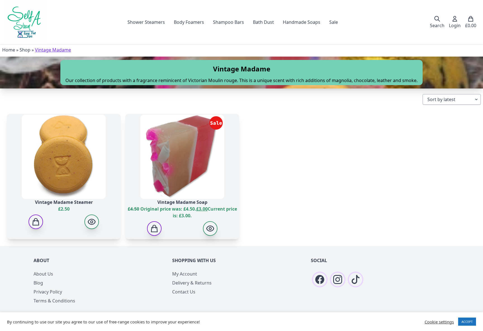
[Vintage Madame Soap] (210, 228)
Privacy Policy (48, 292)
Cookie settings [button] (439, 321)
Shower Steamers (146, 22)
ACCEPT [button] (467, 322)
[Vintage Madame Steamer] (91, 222)
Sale (333, 22)
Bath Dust (263, 22)
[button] (36, 222)
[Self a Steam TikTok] (355, 279)
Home (8, 50)
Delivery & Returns (192, 283)
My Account (184, 274)
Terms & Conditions (54, 301)
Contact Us (183, 292)
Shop (25, 50)
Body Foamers (189, 22)
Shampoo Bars (228, 22)
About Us (43, 274)
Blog (38, 283)
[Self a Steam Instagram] (337, 279)
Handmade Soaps (301, 22)
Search (437, 25)
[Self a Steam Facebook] (320, 279)
